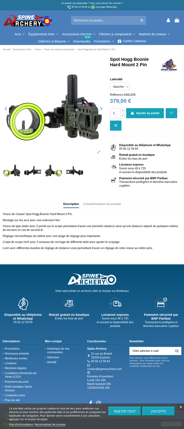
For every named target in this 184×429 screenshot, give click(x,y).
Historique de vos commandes (58, 350)
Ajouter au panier (148, 113)
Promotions (12, 348)
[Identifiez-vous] (168, 20)
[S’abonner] (176, 351)
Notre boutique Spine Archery (18, 388)
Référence (116, 94)
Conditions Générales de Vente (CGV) (21, 375)
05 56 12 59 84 (79, 7)
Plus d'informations (21, 424)
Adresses (53, 357)
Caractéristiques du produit (102, 204)
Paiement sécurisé (17, 381)
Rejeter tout (124, 411)
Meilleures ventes (16, 358)
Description (71, 204)
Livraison (11, 363)
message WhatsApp (106, 7)
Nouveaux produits (17, 353)
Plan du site (12, 400)
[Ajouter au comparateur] (115, 126)
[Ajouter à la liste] (171, 113)
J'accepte (158, 411)
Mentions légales (16, 368)
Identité (51, 362)
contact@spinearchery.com (104, 369)
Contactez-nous (15, 395)
